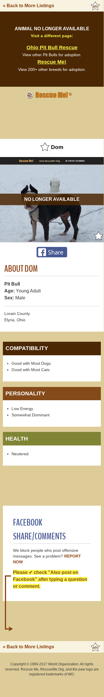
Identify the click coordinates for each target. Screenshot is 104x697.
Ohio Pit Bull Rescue (52, 47)
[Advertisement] (52, 117)
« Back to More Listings (28, 5)
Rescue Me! (51, 62)
